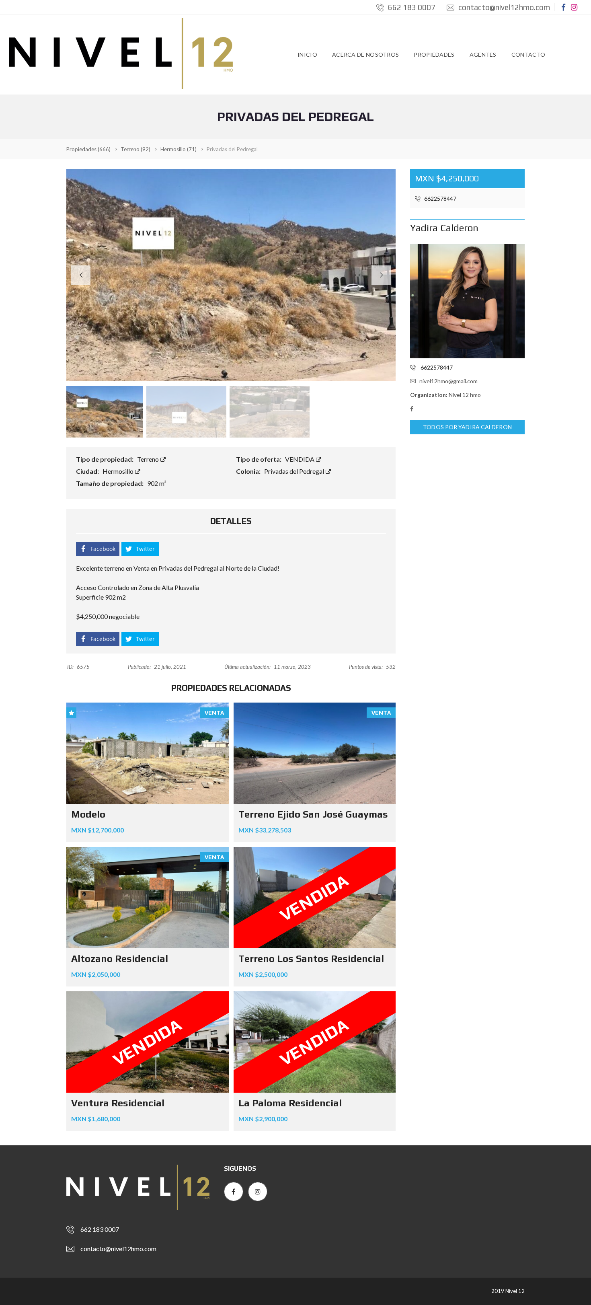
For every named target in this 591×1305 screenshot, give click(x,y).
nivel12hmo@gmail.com (448, 381)
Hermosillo (119, 471)
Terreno (148, 459)
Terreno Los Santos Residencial (311, 958)
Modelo (88, 814)
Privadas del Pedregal (294, 471)
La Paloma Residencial (290, 1102)
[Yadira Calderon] (467, 301)
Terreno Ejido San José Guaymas (313, 814)
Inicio (307, 54)
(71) (178, 149)
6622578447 (439, 198)
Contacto (528, 54)
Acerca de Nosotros (365, 54)
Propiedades (434, 54)
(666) (88, 149)
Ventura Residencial (117, 1102)
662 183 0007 (410, 7)
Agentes (483, 54)
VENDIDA (300, 459)
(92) (135, 149)
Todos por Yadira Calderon (467, 426)
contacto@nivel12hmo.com (503, 7)
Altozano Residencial (119, 958)
